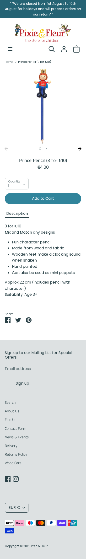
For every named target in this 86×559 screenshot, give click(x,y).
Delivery (11, 446)
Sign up (22, 383)
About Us (12, 411)
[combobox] (17, 183)
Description (17, 213)
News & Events (17, 437)
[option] (43, 106)
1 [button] (40, 148)
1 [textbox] (8, 185)
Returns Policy (16, 454)
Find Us (10, 420)
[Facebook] (8, 479)
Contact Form (15, 428)
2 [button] (46, 148)
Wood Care (13, 463)
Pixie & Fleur (39, 546)
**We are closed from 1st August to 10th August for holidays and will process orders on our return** (43, 9)
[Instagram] (16, 479)
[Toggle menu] (10, 49)
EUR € (14, 507)
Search (10, 402)
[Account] (64, 47)
